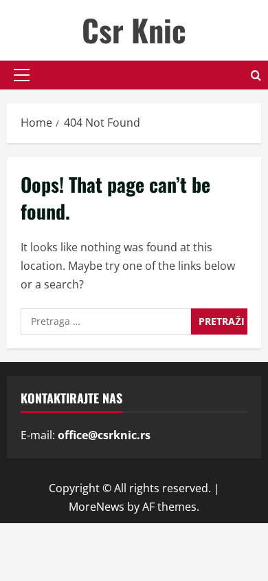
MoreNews (96, 506)
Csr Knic (134, 30)
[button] (21, 75)
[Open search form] (256, 75)
